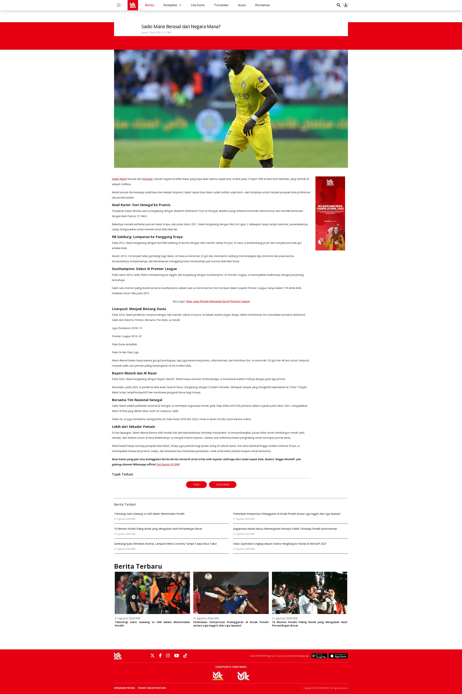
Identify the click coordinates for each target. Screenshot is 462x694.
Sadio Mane (222, 484)
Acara (242, 5)
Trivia (196, 484)
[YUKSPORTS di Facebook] (160, 655)
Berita (149, 5)
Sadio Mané (119, 179)
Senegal (147, 179)
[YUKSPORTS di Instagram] (168, 655)
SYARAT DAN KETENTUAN (152, 687)
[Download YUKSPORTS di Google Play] (319, 656)
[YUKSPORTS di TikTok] (185, 655)
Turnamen (221, 5)
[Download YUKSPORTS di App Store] (338, 656)
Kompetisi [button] (171, 5)
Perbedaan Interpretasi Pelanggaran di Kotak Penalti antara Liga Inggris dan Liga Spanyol (231, 623)
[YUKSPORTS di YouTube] (176, 655)
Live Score (198, 5)
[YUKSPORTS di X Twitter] (152, 655)
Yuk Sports (163, 464)
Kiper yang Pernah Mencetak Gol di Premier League (218, 301)
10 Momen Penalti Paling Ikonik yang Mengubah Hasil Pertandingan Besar (309, 623)
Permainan (262, 5)
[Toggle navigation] (118, 5)
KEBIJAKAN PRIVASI (124, 687)
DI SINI (174, 464)
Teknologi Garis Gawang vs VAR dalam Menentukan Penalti (152, 623)
